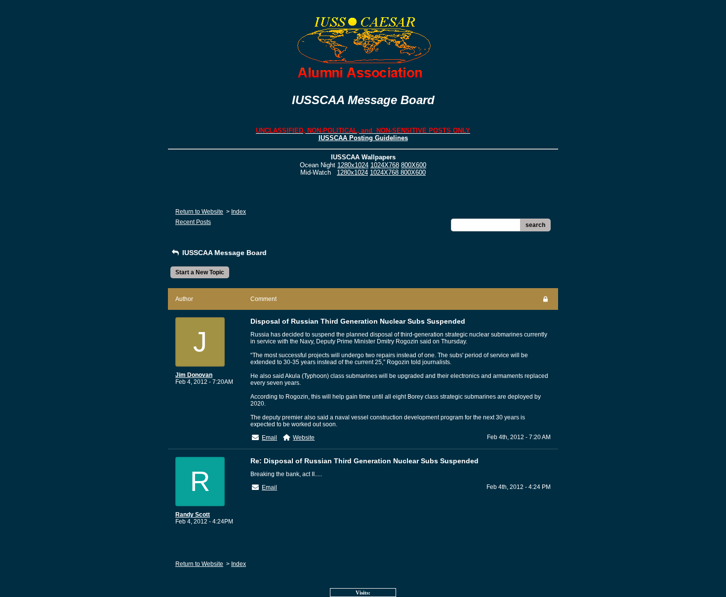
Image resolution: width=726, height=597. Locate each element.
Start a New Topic (199, 272)
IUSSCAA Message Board (223, 253)
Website (304, 437)
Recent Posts (193, 222)
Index (238, 211)
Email (269, 437)
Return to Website (199, 211)
